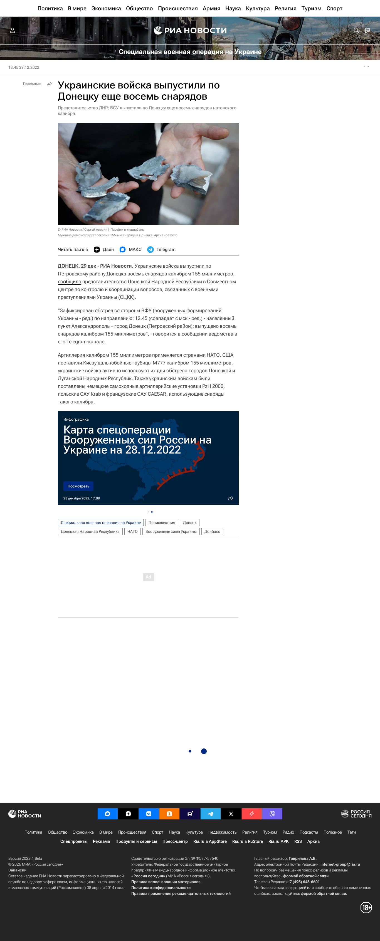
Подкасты (309, 832)
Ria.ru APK (278, 841)
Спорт (157, 832)
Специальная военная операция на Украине (101, 522)
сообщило (69, 281)
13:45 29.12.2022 (23, 67)
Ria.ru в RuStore (247, 841)
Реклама (101, 841)
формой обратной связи (306, 876)
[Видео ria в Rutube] (190, 813)
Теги (351, 832)
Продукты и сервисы (136, 841)
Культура (194, 832)
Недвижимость (222, 832)
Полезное (333, 832)
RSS (298, 841)
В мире (106, 832)
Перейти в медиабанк (127, 229)
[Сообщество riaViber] (272, 813)
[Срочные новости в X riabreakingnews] (252, 813)
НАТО (132, 531)
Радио (288, 832)
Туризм (270, 832)
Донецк (189, 522)
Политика (33, 832)
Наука (174, 832)
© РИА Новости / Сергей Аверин (82, 229)
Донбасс (212, 531)
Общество (57, 832)
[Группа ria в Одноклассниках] (169, 813)
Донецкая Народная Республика (90, 531)
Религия (250, 832)
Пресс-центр (175, 841)
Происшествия (162, 522)
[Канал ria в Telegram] (211, 813)
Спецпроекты (73, 841)
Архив (313, 841)
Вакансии (17, 870)
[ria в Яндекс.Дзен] (128, 813)
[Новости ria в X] (231, 813)
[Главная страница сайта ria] (190, 31)
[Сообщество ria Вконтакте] (149, 813)
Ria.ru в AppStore (210, 841)
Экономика (83, 832)
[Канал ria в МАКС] (108, 813)
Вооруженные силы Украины (171, 531)
